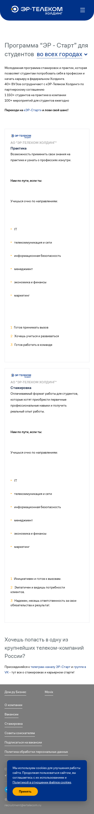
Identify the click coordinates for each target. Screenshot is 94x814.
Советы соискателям (20, 733)
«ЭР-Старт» (33, 110)
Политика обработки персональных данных (36, 752)
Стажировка (14, 724)
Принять (25, 791)
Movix (49, 692)
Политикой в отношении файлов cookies (42, 782)
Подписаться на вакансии (23, 742)
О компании (13, 705)
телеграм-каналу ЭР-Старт (51, 667)
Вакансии (11, 714)
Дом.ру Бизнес (15, 692)
